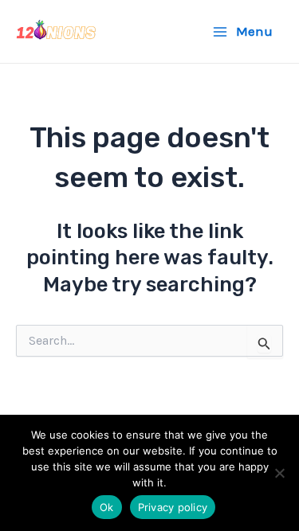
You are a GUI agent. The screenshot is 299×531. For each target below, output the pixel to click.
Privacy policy (173, 507)
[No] (279, 473)
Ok (107, 507)
